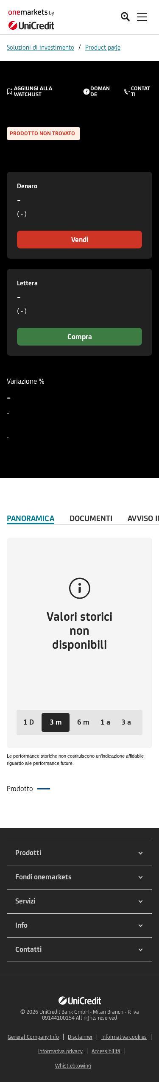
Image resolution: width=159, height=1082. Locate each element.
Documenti (91, 518)
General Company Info (33, 1037)
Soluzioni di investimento (40, 47)
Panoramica (30, 518)
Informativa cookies (124, 1037)
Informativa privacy (60, 1051)
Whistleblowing (73, 1065)
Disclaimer (80, 1037)
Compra (79, 336)
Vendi (79, 239)
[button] (28, 722)
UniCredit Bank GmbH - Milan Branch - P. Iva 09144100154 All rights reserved (89, 1015)
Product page (102, 47)
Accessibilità (106, 1051)
